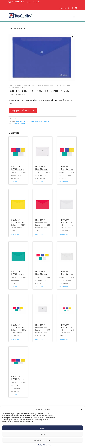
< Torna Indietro (17, 28)
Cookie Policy (38, 445)
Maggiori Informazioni (22, 110)
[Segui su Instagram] (72, 8)
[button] (82, 409)
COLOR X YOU (20, 124)
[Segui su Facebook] (68, 8)
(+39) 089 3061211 (16, 2)
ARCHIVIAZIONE (25, 85)
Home (11, 85)
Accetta (42, 428)
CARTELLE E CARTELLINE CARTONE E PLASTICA (46, 85)
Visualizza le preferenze (42, 440)
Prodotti (16, 85)
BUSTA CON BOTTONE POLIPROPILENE (17, 168)
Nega (43, 434)
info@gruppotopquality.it (32, 2)
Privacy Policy (47, 445)
